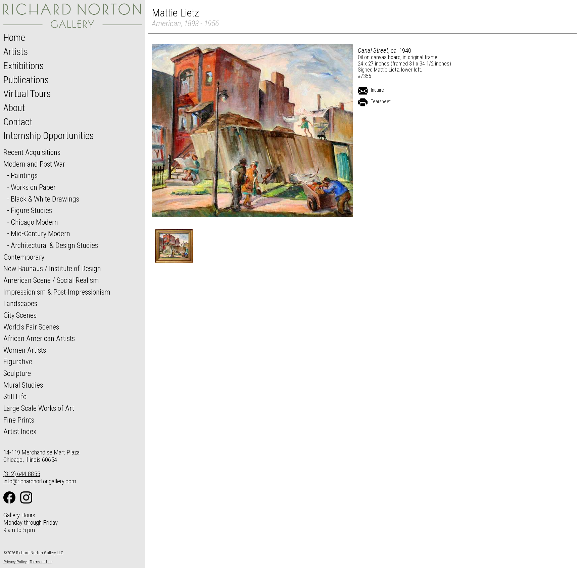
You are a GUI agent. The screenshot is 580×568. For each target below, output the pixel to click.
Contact (18, 122)
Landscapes (20, 303)
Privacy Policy (15, 561)
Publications (26, 80)
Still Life (15, 396)
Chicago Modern (34, 222)
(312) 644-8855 (21, 474)
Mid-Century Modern (40, 233)
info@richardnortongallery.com (39, 481)
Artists (15, 51)
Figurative (17, 361)
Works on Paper (33, 187)
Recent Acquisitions (31, 152)
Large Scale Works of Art (38, 408)
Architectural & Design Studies (54, 245)
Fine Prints (18, 420)
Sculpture (17, 373)
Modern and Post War (34, 164)
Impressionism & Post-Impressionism (56, 292)
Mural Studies (23, 385)
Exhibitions (23, 66)
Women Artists (24, 350)
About (14, 108)
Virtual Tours (27, 93)
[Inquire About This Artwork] (363, 91)
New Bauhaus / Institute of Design (52, 268)
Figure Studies (31, 210)
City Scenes (20, 315)
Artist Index (20, 431)
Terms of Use (41, 561)
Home (14, 37)
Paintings (24, 175)
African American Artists (39, 338)
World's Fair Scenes (31, 326)
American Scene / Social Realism (51, 280)
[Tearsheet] (363, 102)
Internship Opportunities (48, 135)
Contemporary (23, 257)
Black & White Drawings (45, 198)
